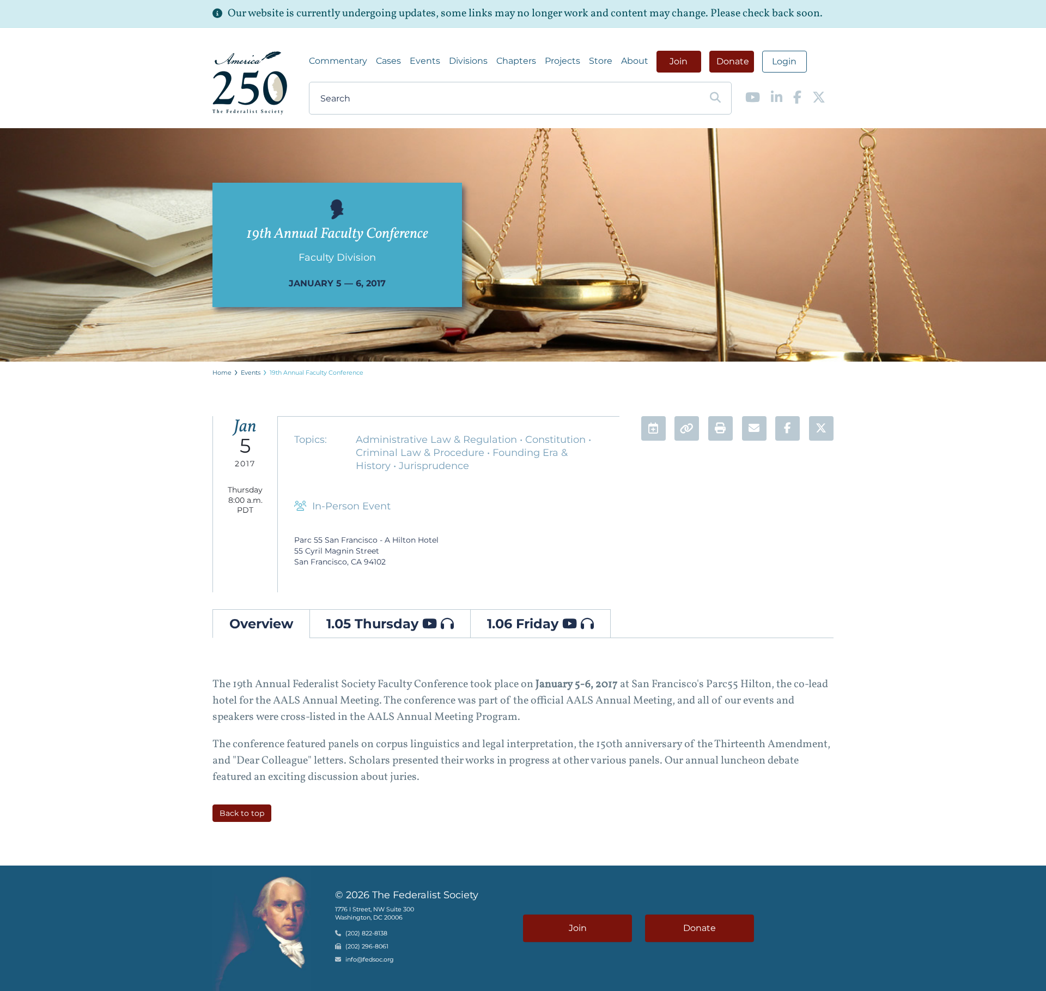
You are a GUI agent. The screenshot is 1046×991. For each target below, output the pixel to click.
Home (222, 372)
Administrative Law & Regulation (438, 440)
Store (600, 61)
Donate (732, 61)
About (634, 61)
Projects (562, 61)
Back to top (242, 813)
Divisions (468, 61)
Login (784, 61)
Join (679, 61)
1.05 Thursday (374, 624)
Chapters (516, 61)
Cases (388, 61)
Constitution (556, 440)
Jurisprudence (434, 466)
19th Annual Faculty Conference (316, 372)
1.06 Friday (524, 624)
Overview (261, 624)
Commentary (338, 61)
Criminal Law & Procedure (421, 453)
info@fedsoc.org (369, 960)
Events (425, 61)
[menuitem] (338, 61)
